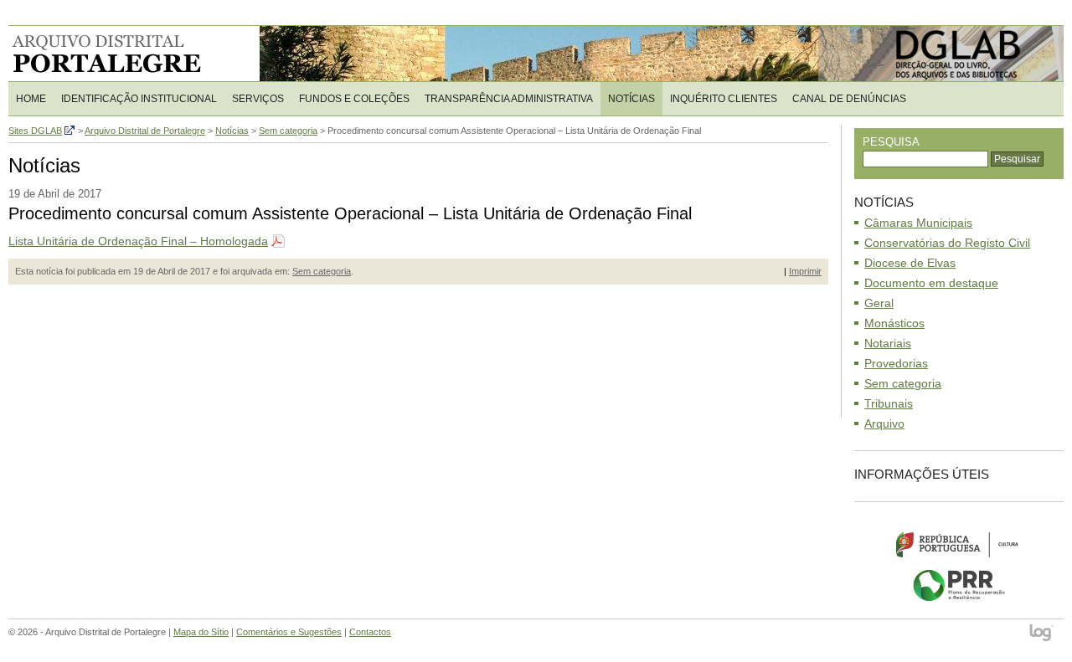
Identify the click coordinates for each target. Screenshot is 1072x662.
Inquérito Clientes (723, 99)
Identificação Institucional (139, 99)
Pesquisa (891, 141)
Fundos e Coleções (354, 99)
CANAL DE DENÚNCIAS (849, 99)
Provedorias (896, 363)
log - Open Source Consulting (1042, 634)
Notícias (631, 99)
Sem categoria (321, 271)
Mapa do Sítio (201, 632)
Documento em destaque (931, 283)
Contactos (370, 632)
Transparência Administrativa (509, 99)
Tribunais (888, 403)
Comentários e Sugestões (289, 632)
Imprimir (805, 271)
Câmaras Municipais (918, 222)
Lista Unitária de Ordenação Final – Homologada (138, 241)
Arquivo (884, 423)
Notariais (887, 343)
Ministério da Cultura (959, 544)
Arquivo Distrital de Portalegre (116, 53)
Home (31, 99)
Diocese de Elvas (910, 262)
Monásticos (894, 323)
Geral (879, 303)
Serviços (258, 99)
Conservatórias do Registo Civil (947, 242)
